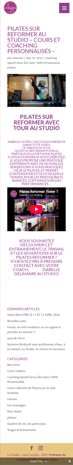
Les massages (16, 405)
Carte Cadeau (16, 371)
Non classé (14, 411)
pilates (11, 67)
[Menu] (64, 8)
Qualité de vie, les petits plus (26, 424)
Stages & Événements (21, 430)
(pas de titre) (16, 338)
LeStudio (17, 58)
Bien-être (13, 365)
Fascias (12, 399)
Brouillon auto (16, 321)
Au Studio (48, 273)
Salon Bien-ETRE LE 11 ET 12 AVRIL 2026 (33, 315)
